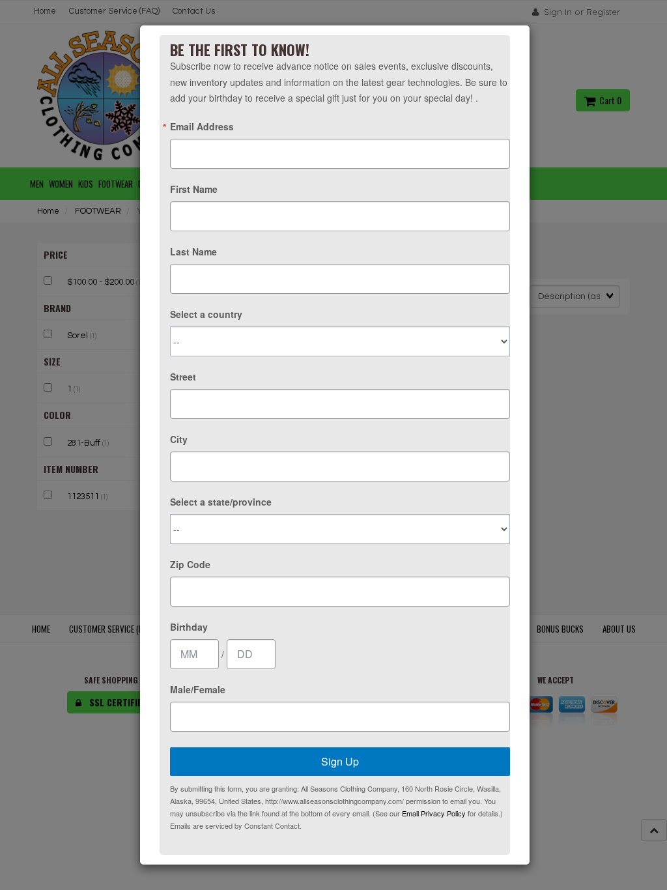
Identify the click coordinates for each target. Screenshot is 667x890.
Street (183, 376)
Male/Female (197, 689)
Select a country (206, 314)
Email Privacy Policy (434, 813)
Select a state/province (221, 501)
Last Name (193, 251)
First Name (194, 189)
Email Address (202, 126)
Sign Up (340, 761)
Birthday (189, 626)
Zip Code (190, 564)
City (179, 439)
